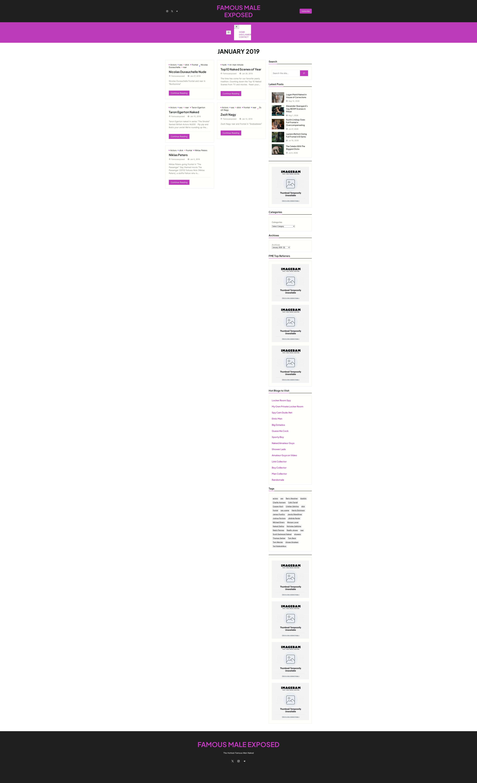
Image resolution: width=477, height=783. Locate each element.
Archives (276, 245)
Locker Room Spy (281, 400)
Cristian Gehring (292, 506)
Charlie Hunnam (279, 502)
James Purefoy (279, 514)
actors (275, 498)
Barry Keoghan (292, 498)
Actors (173, 64)
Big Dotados (278, 424)
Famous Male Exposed (238, 11)
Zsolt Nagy (228, 114)
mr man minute (236, 64)
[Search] (304, 73)
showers (297, 534)
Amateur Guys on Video (284, 455)
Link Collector (279, 461)
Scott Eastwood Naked (282, 534)
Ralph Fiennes (278, 530)
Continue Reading (180, 94)
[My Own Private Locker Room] (290, 203)
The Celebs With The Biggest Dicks (295, 147)
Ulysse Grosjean (291, 542)
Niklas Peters (201, 150)
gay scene (285, 510)
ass (180, 64)
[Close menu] (236, 27)
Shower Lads (279, 449)
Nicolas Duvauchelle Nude (187, 72)
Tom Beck (292, 538)
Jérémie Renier (294, 518)
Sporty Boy (278, 437)
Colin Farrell (293, 502)
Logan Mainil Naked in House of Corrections (296, 96)
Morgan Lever (292, 522)
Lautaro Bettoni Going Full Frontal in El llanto (296, 135)
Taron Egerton (198, 107)
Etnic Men (277, 418)
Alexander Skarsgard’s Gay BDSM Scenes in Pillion (297, 109)
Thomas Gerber (279, 538)
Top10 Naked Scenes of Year (241, 69)
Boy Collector (279, 467)
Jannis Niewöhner (295, 514)
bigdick (303, 498)
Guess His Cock (280, 430)
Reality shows (292, 530)
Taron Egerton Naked (184, 112)
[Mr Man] (290, 597)
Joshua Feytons (279, 518)
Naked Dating (278, 526)
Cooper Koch (278, 506)
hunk (224, 64)
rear (185, 67)
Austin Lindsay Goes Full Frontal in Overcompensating (295, 122)
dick (187, 64)
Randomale (278, 479)
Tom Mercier (278, 542)
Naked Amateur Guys (283, 443)
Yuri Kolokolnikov (279, 546)
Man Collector (279, 473)
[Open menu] (228, 32)
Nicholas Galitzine (294, 526)
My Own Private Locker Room (287, 406)
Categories (277, 222)
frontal (195, 64)
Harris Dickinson (298, 510)
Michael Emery (279, 522)
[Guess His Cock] (290, 382)
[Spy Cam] (290, 300)
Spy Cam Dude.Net (282, 412)
